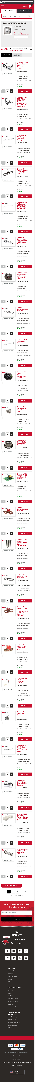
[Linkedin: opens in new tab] (26, 951)
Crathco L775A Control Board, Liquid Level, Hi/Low (22, 476)
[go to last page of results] (25, 891)
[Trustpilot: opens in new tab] (26, 958)
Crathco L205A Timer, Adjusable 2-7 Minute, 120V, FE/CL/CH (22, 375)
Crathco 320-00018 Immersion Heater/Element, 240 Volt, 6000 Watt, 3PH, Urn (22, 611)
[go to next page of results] (21, 891)
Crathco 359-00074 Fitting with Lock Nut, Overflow (22, 783)
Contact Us (11, 971)
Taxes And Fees (12, 976)
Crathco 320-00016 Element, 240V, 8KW (22, 309)
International (12, 1007)
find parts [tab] (9, 11)
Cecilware (24, 27)
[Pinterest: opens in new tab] (13, 958)
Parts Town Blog (13, 1001)
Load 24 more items (11, 885)
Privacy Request (17, 1065)
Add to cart (25, 91)
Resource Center (13, 998)
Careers (10, 993)
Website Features (13, 1028)
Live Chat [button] (18, 943)
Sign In (25, 6)
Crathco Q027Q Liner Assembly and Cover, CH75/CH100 (22, 542)
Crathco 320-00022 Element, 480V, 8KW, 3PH (22, 647)
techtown (10, 1004)
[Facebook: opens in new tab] (7, 951)
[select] (17, 1072)
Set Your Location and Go (16, 50)
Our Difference (12, 996)
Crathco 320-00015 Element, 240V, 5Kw (22, 576)
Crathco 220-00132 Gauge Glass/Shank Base (21, 409)
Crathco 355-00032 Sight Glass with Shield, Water (21, 138)
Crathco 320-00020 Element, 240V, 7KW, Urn (22, 171)
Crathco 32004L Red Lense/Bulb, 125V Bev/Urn (22, 681)
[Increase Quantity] (11, 91)
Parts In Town (12, 1019)
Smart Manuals (12, 1025)
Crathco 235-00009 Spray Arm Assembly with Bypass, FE (22, 240)
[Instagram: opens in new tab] (20, 951)
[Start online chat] (6, 940)
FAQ (9, 982)
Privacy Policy (17, 1059)
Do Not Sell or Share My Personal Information (17, 1062)
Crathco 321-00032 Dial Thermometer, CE (22, 714)
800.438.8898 (19, 940)
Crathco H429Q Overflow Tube (22, 341)
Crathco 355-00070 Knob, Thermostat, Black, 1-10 (21, 443)
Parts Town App (12, 1017)
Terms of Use (17, 1056)
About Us (10, 990)
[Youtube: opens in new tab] (13, 951)
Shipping (10, 973)
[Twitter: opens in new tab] (20, 958)
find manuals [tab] (25, 11)
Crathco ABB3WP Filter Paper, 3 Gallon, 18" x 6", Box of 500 (22, 817)
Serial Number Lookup (14, 1022)
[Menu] (2, 6)
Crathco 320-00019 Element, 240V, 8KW (22, 509)
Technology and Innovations (14, 1013)
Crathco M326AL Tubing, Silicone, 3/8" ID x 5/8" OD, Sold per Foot (22, 205)
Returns (10, 979)
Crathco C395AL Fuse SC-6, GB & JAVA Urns (22, 851)
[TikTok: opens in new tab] (7, 958)
